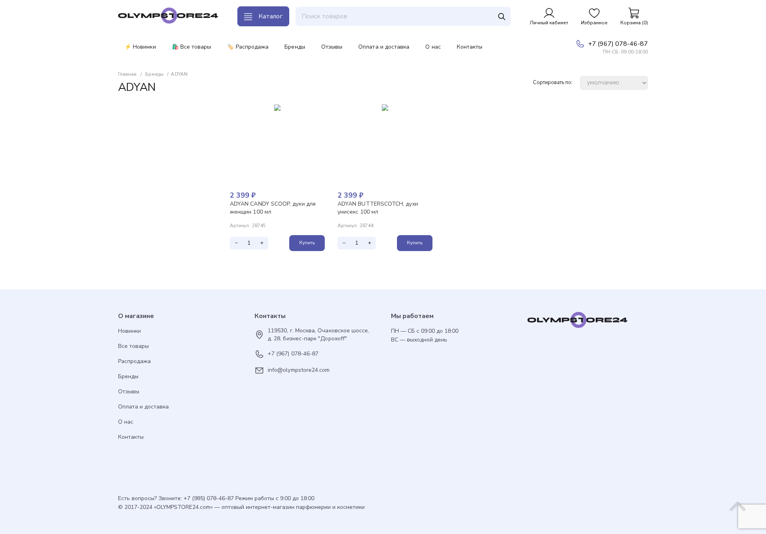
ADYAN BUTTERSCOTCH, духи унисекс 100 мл (378, 208)
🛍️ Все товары (191, 47)
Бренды (294, 47)
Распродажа (134, 361)
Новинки (129, 331)
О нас (432, 47)
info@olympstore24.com (299, 370)
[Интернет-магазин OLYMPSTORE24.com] (587, 322)
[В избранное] (318, 110)
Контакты (470, 47)
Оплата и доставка (383, 47)
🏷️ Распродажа (247, 47)
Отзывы (331, 47)
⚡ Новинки (140, 47)
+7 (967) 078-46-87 (618, 43)
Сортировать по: (553, 83)
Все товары (133, 346)
